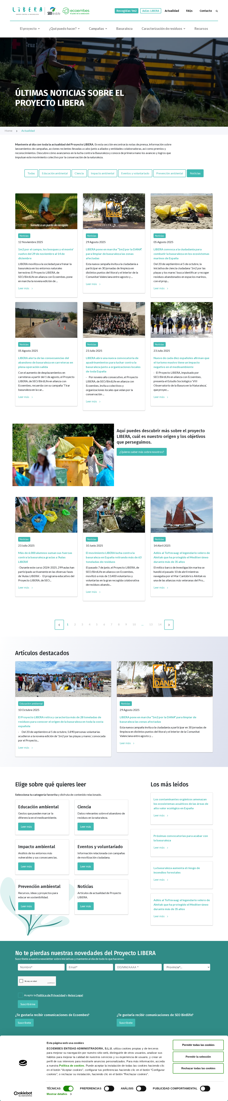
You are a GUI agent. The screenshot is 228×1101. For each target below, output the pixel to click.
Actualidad (172, 10)
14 (159, 624)
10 (134, 624)
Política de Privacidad (50, 995)
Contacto (206, 10)
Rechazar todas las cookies (198, 1068)
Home (9, 130)
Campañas (96, 29)
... (142, 624)
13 (150, 624)
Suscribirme (27, 1004)
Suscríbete (24, 1022)
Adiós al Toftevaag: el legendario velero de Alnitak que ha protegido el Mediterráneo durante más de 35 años (182, 557)
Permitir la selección (198, 1056)
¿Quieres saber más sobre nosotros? (141, 451)
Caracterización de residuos (162, 29)
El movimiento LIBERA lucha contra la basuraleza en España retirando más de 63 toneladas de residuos (113, 557)
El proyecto (28, 29)
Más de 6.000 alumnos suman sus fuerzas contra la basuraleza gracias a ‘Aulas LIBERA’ (45, 557)
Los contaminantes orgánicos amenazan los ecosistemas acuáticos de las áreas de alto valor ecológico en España (181, 803)
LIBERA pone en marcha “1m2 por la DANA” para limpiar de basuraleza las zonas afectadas (114, 254)
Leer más (23, 288)
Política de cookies (71, 1065)
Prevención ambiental (169, 173)
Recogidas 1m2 (126, 10)
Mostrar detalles (57, 1093)
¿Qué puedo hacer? (63, 29)
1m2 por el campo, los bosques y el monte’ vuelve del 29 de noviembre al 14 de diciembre (46, 254)
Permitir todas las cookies (198, 1044)
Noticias (195, 173)
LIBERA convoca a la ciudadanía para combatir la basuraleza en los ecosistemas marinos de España (181, 254)
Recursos (201, 29)
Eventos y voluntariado (135, 173)
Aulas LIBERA (150, 10)
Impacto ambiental (102, 173)
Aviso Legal (75, 995)
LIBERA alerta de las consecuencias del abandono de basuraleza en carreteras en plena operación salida (45, 362)
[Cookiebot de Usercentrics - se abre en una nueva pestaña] (23, 1094)
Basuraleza (124, 29)
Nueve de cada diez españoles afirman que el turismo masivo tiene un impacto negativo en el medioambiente (181, 362)
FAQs (189, 10)
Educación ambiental (55, 173)
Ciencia (79, 173)
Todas (31, 173)
